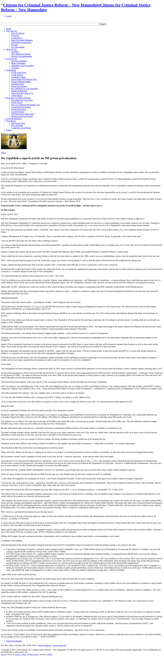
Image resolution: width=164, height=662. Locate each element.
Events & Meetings (14, 119)
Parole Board (16, 102)
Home (8, 29)
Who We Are (11, 31)
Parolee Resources (18, 109)
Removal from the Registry (22, 116)
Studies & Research (19, 91)
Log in (9, 16)
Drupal (3, 654)
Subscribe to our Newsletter (22, 65)
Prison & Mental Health (20, 82)
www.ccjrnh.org (59, 645)
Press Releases (17, 125)
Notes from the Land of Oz (22, 93)
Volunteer (15, 68)
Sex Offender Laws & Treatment (24, 89)
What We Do (11, 49)
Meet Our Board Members (22, 40)
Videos (9, 130)
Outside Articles (17, 84)
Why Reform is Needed (20, 54)
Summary (15, 52)
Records (14, 45)
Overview (15, 35)
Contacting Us (17, 38)
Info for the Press (18, 123)
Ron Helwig (34, 654)
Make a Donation (18, 63)
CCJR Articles (17, 75)
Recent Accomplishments (21, 56)
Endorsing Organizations (21, 42)
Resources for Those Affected (18, 98)
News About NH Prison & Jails (24, 79)
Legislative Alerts (18, 77)
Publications (11, 70)
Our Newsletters (17, 47)
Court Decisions (17, 112)
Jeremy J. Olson (20, 654)
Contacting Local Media (21, 128)
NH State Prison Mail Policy (22, 114)
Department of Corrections (22, 100)
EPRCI (50, 654)
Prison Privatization (19, 86)
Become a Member (19, 61)
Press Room (11, 121)
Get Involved (11, 59)
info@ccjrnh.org (44, 645)
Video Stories (16, 95)
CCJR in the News (19, 72)
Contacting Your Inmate (20, 107)
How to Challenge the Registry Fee (25, 105)
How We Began (17, 33)
